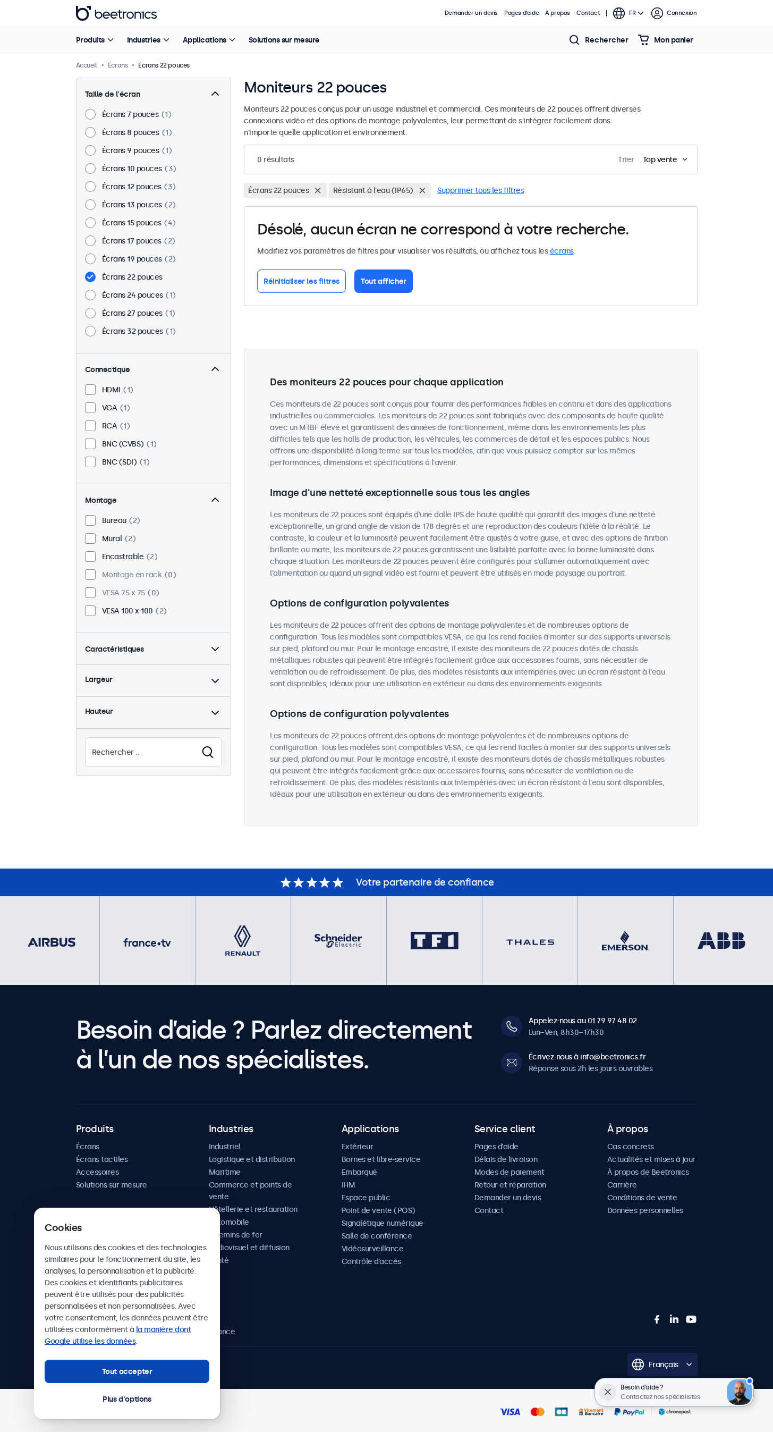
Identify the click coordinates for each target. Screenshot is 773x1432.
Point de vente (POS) (378, 1210)
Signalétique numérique (382, 1223)
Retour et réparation (510, 1185)
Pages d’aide (521, 13)
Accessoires (97, 1172)
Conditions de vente (642, 1197)
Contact (588, 13)
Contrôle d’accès (371, 1261)
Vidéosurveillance (373, 1248)
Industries (143, 40)
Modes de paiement (509, 1172)
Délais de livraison (506, 1159)
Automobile (229, 1222)
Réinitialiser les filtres (301, 281)
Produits (90, 40)
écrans (562, 251)
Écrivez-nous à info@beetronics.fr (587, 1056)
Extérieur (357, 1146)
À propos (557, 13)
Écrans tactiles (102, 1159)
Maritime (225, 1172)
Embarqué (359, 1172)
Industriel (225, 1146)
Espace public (366, 1197)
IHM (348, 1185)
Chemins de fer (235, 1235)
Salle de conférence (377, 1236)
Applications (204, 40)
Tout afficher (383, 281)
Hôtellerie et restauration (253, 1209)
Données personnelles (645, 1210)
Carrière (622, 1185)
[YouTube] (691, 1319)
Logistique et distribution (252, 1159)
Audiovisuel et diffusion (249, 1247)
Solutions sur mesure (284, 40)
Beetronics (116, 13)
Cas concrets (630, 1146)
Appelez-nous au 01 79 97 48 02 (583, 1020)
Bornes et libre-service (381, 1159)
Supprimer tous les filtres (480, 190)
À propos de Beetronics (648, 1172)
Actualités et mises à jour (651, 1159)
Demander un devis (471, 13)
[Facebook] (657, 1319)
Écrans (87, 1146)
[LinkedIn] (674, 1319)
